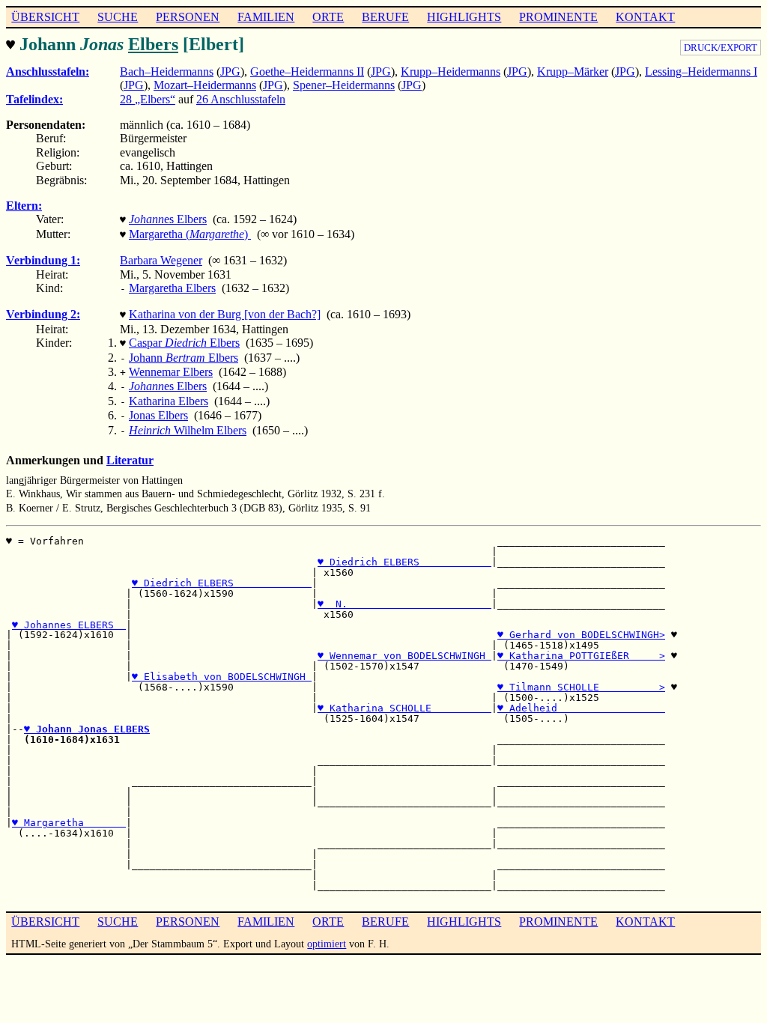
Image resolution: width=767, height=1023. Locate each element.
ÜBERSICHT (45, 16)
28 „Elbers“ (147, 99)
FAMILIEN (265, 16)
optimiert (326, 944)
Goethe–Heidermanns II (307, 71)
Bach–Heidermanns (166, 71)
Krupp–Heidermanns (450, 71)
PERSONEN (187, 16)
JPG (230, 71)
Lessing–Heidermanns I (701, 71)
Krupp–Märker (572, 71)
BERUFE (385, 16)
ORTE (328, 16)
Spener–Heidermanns (344, 85)
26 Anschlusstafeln (240, 99)
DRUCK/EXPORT (720, 47)
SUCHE (117, 16)
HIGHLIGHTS (464, 16)
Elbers (153, 44)
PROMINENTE (558, 16)
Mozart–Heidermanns (205, 85)
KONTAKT (645, 16)
